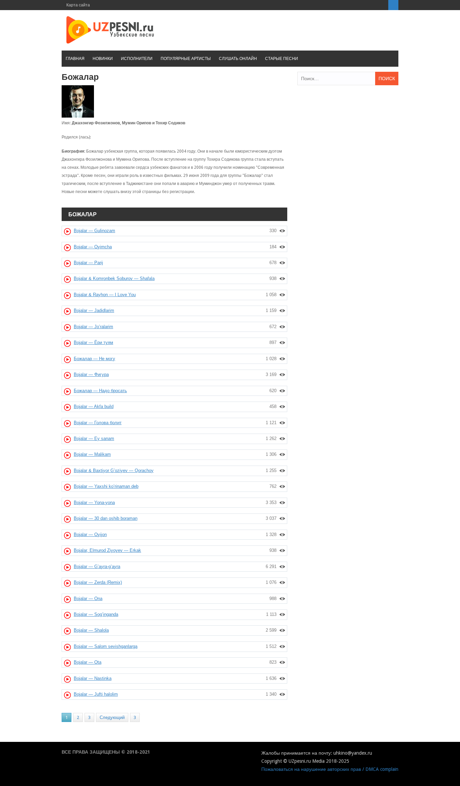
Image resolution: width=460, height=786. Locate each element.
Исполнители (137, 58)
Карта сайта (78, 5)
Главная (75, 58)
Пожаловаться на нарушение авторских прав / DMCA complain (329, 769)
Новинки (103, 58)
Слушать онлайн (238, 58)
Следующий (112, 717)
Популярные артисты (186, 58)
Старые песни (281, 58)
